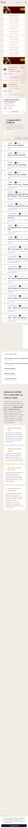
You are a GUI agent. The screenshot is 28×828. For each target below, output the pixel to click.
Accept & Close (14, 825)
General (19, 138)
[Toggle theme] (22, 2)
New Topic (9, 132)
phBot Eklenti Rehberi (16, 155)
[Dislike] (5, 148)
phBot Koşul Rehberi (16, 145)
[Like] (5, 144)
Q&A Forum (20, 438)
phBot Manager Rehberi (17, 165)
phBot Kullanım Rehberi (17, 175)
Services (20, 496)
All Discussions (9, 138)
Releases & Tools (14, 460)
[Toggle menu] (25, 2)
